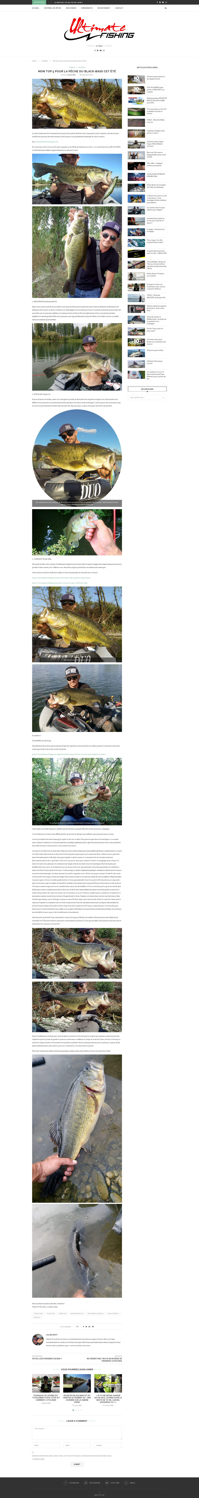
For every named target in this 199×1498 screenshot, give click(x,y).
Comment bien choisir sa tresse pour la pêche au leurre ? (155, 220)
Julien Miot (72, 75)
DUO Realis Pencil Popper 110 (47, 142)
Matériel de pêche (52, 8)
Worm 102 (37, 1317)
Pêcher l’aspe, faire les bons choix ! (155, 329)
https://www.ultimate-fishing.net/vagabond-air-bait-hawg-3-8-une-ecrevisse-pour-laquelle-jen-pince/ (69, 754)
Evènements (87, 8)
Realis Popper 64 (113, 1313)
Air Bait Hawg (38, 1313)
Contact (119, 8)
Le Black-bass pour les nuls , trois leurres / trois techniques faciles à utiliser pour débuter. (157, 199)
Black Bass (51, 1313)
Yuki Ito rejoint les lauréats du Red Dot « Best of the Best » (156, 308)
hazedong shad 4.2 (77, 1313)
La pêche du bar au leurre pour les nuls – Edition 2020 (157, 252)
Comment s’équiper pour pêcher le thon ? (156, 132)
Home (34, 61)
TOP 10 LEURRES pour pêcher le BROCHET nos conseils (156, 89)
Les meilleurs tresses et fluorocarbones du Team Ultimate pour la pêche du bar (156, 375)
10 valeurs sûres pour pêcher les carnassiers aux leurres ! (156, 341)
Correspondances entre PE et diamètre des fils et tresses (156, 111)
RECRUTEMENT (104, 8)
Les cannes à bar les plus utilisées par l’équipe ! (156, 208)
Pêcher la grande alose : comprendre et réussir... (77, 2)
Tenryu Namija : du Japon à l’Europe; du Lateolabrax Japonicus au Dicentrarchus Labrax (156, 265)
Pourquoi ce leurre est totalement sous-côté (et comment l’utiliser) (46, 1398)
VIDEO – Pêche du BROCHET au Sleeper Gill (156, 296)
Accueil (35, 8)
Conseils (44, 61)
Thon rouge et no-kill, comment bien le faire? (155, 241)
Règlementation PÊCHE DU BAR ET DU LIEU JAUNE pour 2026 (157, 100)
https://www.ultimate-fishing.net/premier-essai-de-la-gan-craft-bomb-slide (59, 583)
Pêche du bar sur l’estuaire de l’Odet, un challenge (156, 186)
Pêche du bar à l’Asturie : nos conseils (155, 274)
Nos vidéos (71, 8)
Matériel (82, 67)
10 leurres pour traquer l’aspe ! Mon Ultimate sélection (155, 143)
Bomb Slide (62, 1313)
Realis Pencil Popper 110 (96, 1313)
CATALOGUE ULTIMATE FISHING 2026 (156, 175)
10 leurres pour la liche (155, 350)
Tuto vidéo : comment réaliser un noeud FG (154, 164)
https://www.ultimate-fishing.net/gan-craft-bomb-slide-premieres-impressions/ (61, 578)
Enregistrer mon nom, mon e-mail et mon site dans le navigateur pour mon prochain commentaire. (71, 1457)
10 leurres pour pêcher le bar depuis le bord (156, 77)
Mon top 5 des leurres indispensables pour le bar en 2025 (156, 154)
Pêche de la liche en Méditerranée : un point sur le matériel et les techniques (156, 320)
